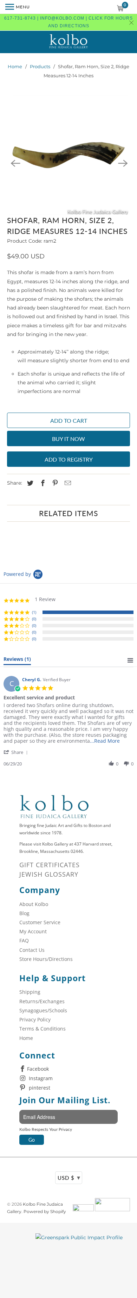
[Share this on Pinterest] (54, 483)
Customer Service (39, 922)
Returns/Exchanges (42, 1001)
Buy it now (68, 438)
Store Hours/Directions (46, 959)
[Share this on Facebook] (41, 483)
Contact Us (32, 950)
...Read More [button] (105, 740)
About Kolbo (33, 904)
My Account (33, 931)
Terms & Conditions (42, 1028)
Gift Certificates (49, 865)
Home (15, 66)
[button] (17, 752)
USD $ (69, 1177)
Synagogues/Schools (43, 1010)
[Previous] (14, 163)
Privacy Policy (35, 1019)
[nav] (17, 7)
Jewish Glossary (48, 874)
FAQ (24, 940)
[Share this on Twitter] (29, 483)
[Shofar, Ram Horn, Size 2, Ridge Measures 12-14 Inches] (69, 155)
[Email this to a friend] (66, 483)
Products (40, 66)
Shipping (29, 992)
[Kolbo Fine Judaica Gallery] (68, 42)
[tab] (17, 660)
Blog (24, 913)
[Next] (122, 163)
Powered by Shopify (45, 1211)
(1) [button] (34, 612)
